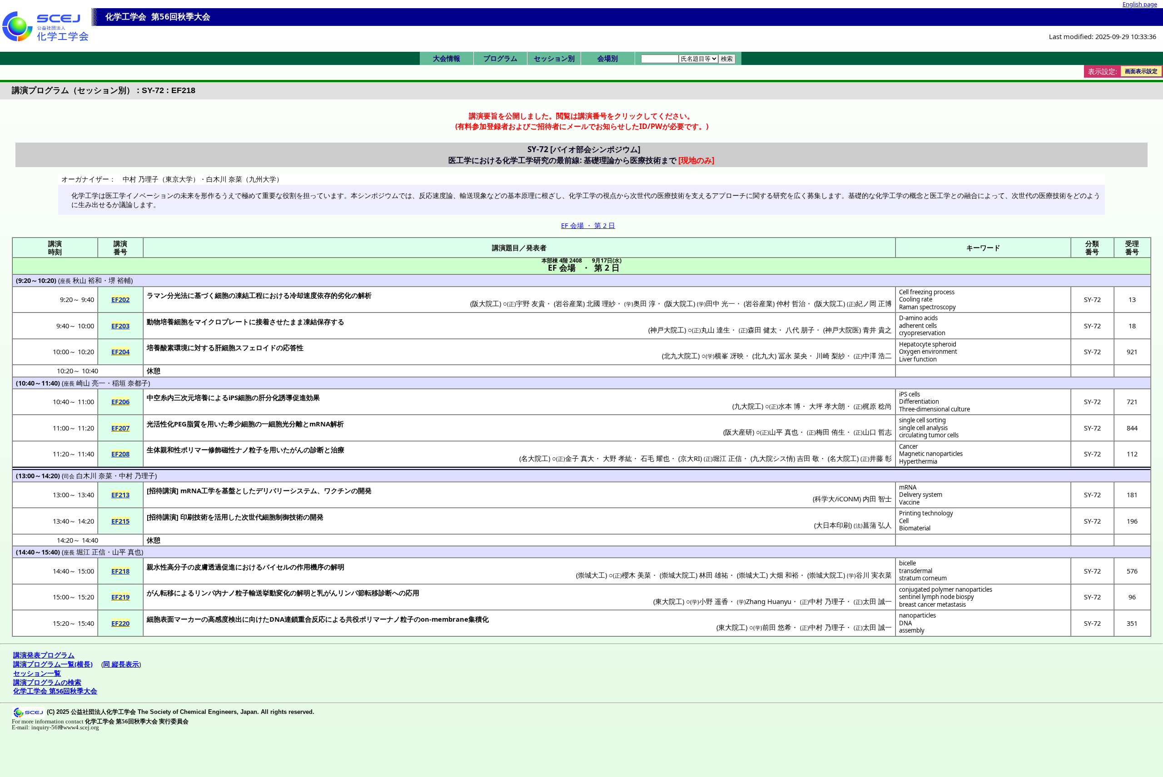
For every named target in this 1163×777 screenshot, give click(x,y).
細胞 (222, 295)
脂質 (193, 423)
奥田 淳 (644, 303)
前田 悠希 (776, 627)
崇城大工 (591, 574)
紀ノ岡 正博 (874, 303)
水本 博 (789, 406)
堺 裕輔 (120, 280)
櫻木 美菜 (636, 574)
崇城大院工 (678, 574)
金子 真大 (579, 458)
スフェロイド (255, 347)
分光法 (177, 295)
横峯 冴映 (729, 355)
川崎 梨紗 (830, 355)
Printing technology (926, 513)
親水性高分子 (167, 566)
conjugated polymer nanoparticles (945, 589)
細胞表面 (160, 619)
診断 (317, 449)
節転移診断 (375, 592)
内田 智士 (877, 498)
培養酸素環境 (167, 347)
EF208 (120, 453)
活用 (221, 516)
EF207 (120, 427)
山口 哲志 (877, 431)
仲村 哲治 (790, 303)
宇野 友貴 (530, 303)
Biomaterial (914, 528)
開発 (365, 490)
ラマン (157, 295)
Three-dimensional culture (934, 409)
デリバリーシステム (286, 490)
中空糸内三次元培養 (177, 397)
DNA (905, 623)
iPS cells (909, 394)
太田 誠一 (877, 601)
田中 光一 (720, 303)
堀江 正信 (727, 458)
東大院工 (668, 601)
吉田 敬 (808, 458)
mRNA (907, 487)
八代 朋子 (800, 329)
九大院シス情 (772, 458)
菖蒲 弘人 (877, 525)
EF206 (120, 401)
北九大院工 (681, 355)
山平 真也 (783, 431)
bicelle (907, 563)
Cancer (908, 446)
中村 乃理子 (137, 475)
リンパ (204, 592)
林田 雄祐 (713, 574)
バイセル (276, 566)
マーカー (187, 619)
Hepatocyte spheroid (927, 344)
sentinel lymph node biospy (936, 597)
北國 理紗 (601, 303)
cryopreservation (922, 333)
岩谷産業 (569, 303)
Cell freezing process (926, 292)
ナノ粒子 (249, 449)
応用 (412, 592)
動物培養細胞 (167, 321)
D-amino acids (918, 318)
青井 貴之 (877, 329)
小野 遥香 (713, 601)
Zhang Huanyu (768, 601)
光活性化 (160, 423)
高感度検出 (225, 619)
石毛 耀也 (655, 458)
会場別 (607, 58)
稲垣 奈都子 (130, 382)
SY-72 (1092, 299)
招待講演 (162, 490)
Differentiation (919, 401)
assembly (911, 630)
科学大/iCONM (837, 498)
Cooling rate (915, 299)
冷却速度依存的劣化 (320, 295)
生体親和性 (164, 449)
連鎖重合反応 (304, 619)
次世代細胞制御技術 (272, 516)
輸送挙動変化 (269, 592)
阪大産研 (738, 431)
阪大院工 (485, 303)
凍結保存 (317, 321)
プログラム (500, 58)
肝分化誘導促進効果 (289, 397)
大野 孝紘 (617, 458)
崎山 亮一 (90, 382)
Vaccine (909, 502)
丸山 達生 (715, 329)
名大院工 (534, 458)
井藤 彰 (881, 458)
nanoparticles (917, 615)
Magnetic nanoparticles (931, 454)
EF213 (120, 494)
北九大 (764, 355)
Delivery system (920, 494)
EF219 (120, 596)
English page (1140, 4)
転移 (167, 592)
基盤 (228, 490)
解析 (365, 295)
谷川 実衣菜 (874, 574)
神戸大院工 (667, 329)
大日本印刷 (833, 525)
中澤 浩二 (877, 355)
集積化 (478, 619)
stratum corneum (923, 578)
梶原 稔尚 (877, 406)
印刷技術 (194, 516)
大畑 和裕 (784, 574)
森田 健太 (762, 329)
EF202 (120, 299)
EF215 (120, 520)
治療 (337, 449)
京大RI (690, 458)
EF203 (120, 325)
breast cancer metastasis (932, 604)
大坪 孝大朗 (827, 406)
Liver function (918, 359)
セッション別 (554, 58)
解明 (337, 566)
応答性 (293, 347)
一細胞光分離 (282, 423)
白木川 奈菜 (94, 475)
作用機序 (310, 566)
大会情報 (446, 58)
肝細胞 (225, 347)
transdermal (915, 571)
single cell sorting (922, 420)
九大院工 (747, 406)
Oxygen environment (928, 351)
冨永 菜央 (792, 355)
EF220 (120, 623)
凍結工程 (249, 295)
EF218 (120, 570)
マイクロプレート (221, 321)
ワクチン (337, 490)
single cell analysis (923, 428)
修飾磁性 (221, 449)
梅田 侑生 (830, 431)
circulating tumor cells (929, 435)
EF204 (120, 351)
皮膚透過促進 (214, 566)
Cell (904, 521)
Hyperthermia (918, 461)
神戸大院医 (842, 329)
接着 (262, 321)
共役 (352, 619)
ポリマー (194, 449)
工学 (208, 490)
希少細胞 (241, 423)
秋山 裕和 (87, 280)
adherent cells (918, 326)
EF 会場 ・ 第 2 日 (588, 225)
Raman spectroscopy (927, 307)
